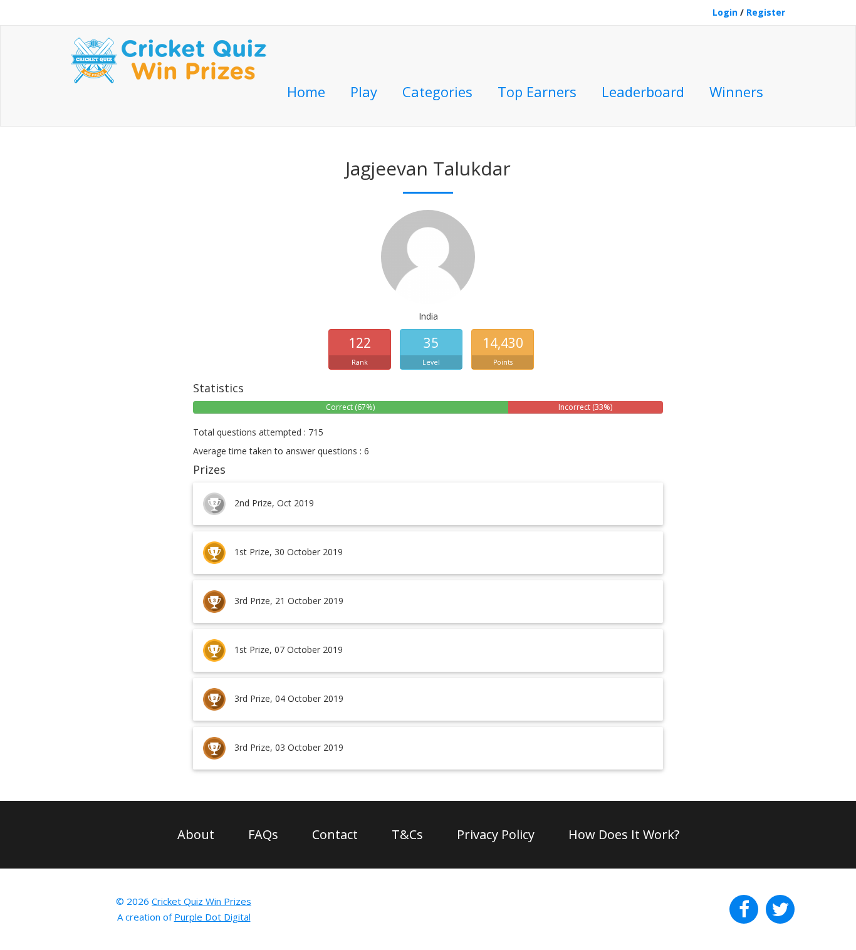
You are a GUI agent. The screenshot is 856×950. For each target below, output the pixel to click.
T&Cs (407, 834)
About (195, 834)
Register (765, 12)
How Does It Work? (623, 834)
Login (725, 12)
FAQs (263, 834)
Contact (335, 834)
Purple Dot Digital (212, 917)
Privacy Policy (496, 834)
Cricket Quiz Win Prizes (201, 901)
